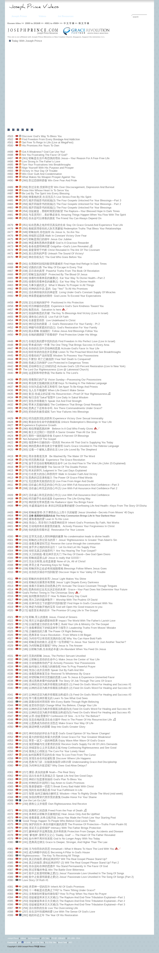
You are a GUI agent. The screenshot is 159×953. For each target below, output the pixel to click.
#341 (10, 694)
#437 (10, 386)
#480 (10, 218)
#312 (10, 582)
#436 (10, 390)
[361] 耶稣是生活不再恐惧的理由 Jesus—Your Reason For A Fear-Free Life (65, 158)
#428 (10, 422)
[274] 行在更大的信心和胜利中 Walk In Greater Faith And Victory (59, 474)
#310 (10, 572)
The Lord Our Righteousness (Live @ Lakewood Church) (55, 369)
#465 (10, 278)
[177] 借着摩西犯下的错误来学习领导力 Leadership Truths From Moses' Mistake (69, 627)
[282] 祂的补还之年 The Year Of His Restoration (50, 915)
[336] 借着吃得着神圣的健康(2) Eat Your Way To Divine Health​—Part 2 (63, 278)
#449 (10, 341)
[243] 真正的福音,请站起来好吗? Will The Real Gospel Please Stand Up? (64, 859)
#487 (10, 193)
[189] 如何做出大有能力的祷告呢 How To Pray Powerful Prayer (58, 666)
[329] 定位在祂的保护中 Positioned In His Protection (53, 302)
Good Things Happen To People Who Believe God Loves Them (59, 820)
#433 (10, 401)
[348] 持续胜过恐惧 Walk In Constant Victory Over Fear (54, 235)
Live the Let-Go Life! (34, 800)
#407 (10, 502)
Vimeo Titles (62, 942)
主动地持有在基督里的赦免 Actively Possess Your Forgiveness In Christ (71, 526)
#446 (10, 352)
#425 (10, 432)
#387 (10, 869)
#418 (10, 459)
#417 (10, 463)
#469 (10, 263)
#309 (10, 568)
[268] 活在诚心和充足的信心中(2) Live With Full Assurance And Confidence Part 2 (69, 488)
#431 (10, 408)
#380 (10, 842)
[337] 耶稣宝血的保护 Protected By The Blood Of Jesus (54, 274)
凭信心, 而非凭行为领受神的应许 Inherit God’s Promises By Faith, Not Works (73, 522)
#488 (10, 190)
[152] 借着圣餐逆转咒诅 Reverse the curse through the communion (61, 543)
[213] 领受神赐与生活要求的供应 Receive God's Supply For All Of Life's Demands (69, 744)
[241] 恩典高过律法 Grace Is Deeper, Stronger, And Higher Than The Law (64, 842)
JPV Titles (45, 938)
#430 (10, 411)
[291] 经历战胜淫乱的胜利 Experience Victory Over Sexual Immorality (62, 418)
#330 (10, 649)
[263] (25, 515)
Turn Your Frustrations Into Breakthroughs (46, 164)
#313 (10, 585)
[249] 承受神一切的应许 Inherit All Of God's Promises (53, 886)
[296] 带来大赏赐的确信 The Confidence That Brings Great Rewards (61, 404)
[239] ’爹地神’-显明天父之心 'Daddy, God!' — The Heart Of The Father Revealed (68, 835)
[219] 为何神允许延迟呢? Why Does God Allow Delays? (54, 765)
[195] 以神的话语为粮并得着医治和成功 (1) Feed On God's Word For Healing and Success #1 (76, 684)
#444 (10, 359)
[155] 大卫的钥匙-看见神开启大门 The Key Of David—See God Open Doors (66, 554)
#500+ (56, 23)
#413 (10, 477)
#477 (10, 232)
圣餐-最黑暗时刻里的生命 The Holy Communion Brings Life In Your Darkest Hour (72, 515)
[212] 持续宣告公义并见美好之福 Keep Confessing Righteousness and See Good (69, 747)
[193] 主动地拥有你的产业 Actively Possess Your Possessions (58, 663)
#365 (10, 786)
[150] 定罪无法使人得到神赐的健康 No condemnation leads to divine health (65, 536)
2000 (27, 23)
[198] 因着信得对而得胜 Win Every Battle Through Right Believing (60, 701)
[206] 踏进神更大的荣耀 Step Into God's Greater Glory (53, 726)
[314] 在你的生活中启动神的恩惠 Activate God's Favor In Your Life (60, 348)
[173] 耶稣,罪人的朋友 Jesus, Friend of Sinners (49, 617)
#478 (10, 228)
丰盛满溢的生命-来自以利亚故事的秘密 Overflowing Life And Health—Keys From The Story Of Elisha (88, 505)
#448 (10, 344)
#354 (10, 744)
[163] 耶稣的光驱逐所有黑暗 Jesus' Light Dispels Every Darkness (60, 582)
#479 (10, 225)
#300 (10, 536)
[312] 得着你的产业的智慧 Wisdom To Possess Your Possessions (60, 355)
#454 (10, 320)
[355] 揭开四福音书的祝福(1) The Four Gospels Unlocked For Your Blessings (66, 207)
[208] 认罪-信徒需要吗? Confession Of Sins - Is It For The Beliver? (61, 716)
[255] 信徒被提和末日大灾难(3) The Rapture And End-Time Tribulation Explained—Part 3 (73, 904)
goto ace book (24, 942)
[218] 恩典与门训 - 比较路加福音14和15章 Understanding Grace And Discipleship (69, 762)
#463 (10, 285)
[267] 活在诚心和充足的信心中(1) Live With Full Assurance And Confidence (65, 495)
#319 (10, 606)
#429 (10, 418)
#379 (10, 838)
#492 (10, 173)
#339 (10, 684)
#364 (10, 782)
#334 (10, 666)
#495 (10, 164)
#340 (10, 688)
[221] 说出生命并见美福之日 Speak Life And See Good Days (57, 775)
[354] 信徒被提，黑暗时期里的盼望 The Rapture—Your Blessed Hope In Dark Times (71, 211)
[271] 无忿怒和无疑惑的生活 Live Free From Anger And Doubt (58, 481)
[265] (25, 505)
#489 (10, 187)
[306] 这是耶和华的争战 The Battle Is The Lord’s (50, 372)
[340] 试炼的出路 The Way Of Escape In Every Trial (52, 267)
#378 (10, 835)
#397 (10, 908)
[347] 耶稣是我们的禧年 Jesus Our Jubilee (47, 239)
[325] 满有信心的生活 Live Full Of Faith (45, 316)
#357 (10, 754)
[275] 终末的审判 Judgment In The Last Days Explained (54, 470)
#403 (10, 519)
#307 (10, 561)
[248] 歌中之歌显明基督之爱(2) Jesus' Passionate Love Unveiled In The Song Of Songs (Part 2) (78, 876)
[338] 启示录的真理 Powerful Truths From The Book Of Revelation (60, 270)
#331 (10, 655)
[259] (24, 526)
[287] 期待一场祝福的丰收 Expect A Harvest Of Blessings (55, 435)
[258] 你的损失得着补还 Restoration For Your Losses (53, 529)
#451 (10, 331)
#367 (10, 793)
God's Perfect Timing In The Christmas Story (48, 592)
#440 (10, 372)
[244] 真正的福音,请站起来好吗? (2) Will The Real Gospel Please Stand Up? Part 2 (70, 862)
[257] (25, 911)
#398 (10, 911)
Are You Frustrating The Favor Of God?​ (44, 154)
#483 (10, 207)
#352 (10, 737)
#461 (10, 292)
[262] (25, 519)
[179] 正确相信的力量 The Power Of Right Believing (52, 631)
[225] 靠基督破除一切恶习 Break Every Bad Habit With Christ (58, 786)
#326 (10, 634)
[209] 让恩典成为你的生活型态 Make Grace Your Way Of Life (57, 723)
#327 (10, 638)
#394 (10, 897)
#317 (10, 599)
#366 (10, 790)
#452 (10, 327)
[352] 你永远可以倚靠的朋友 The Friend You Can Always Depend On (61, 218)
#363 (10, 779)
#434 (10, 397)
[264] (25, 512)
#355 (10, 747)
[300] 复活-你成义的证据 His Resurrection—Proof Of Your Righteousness (64, 393)
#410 (10, 488)
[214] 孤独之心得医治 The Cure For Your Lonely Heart (53, 751)
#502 (10, 139)
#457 (10, 309)
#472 (10, 249)
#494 (10, 167)
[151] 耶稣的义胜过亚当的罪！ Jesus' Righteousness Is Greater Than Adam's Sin (69, 540)
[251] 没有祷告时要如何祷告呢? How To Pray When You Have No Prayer (64, 893)
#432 (10, 404)
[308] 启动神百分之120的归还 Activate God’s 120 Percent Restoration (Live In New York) (73, 366)
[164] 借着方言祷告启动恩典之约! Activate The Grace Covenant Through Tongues (69, 585)
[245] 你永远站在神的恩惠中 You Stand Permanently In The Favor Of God (65, 866)
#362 (10, 775)
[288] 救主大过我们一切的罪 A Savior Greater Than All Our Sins (59, 432)
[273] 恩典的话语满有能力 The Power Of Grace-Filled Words (57, 477)
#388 (10, 873)
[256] (24, 908)
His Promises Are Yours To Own (40, 145)
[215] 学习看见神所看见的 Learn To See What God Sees (55, 698)
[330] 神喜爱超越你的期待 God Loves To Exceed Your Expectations (61, 295)
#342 (10, 698)
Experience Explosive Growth (39, 425)
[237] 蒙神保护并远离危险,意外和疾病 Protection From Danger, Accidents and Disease (72, 831)
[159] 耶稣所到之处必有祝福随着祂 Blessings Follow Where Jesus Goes (64, 568)
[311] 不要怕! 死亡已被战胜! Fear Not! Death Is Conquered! (56, 359)
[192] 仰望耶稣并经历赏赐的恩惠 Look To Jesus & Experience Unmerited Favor (68, 677)
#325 (10, 631)
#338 (10, 680)
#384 (10, 859)
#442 (10, 366)
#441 (10, 369)
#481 (10, 214)
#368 (10, 797)
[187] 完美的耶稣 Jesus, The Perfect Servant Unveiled (54, 655)
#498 (10, 154)
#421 (10, 446)
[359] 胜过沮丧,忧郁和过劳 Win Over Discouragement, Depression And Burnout (68, 187)
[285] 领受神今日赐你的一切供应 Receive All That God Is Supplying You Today (67, 442)
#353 (10, 740)
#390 (10, 880)
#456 (10, 313)
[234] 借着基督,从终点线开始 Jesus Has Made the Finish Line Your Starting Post (69, 817)
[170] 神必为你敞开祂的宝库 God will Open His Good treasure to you (62, 606)
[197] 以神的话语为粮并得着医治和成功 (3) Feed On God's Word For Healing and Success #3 (76, 694)
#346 (10, 712)
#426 (10, 428)
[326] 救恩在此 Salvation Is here (42, 309)
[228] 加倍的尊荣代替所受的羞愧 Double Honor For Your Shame (59, 797)
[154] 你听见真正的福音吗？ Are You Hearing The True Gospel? (59, 550)
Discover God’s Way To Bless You (42, 136)
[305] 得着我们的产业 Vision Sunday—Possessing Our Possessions (61, 379)
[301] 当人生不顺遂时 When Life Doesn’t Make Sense (53, 390)
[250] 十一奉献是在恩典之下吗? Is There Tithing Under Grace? (58, 890)
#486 (10, 196)
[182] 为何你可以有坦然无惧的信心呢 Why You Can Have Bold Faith (62, 638)
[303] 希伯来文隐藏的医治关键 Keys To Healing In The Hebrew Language (64, 383)
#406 (10, 505)
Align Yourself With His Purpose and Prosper (48, 167)
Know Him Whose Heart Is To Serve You (45, 190)
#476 (10, 235)
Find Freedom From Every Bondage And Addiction (51, 139)
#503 (10, 136)
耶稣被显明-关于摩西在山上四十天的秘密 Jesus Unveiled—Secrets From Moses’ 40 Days (81, 512)
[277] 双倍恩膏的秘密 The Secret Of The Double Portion (54, 466)
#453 (10, 323)
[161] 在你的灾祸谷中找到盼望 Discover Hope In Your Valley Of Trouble (63, 572)
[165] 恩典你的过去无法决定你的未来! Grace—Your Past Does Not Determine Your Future (74, 589)
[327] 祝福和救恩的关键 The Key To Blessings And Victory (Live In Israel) (65, 313)
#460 (10, 295)
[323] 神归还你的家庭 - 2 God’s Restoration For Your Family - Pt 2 (61, 323)
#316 (10, 596)
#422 (10, 442)
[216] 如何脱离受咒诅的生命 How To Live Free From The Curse (59, 754)
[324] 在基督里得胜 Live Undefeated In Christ (48, 320)
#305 (10, 554)
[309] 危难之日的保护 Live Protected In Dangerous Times (55, 362)
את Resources (34, 938)
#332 (10, 659)
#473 (10, 246)
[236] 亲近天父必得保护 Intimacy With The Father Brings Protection (61, 827)
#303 (10, 547)
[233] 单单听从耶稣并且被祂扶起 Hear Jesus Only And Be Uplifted (61, 814)
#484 (10, 204)
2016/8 (37, 23)
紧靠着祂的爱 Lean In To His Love (48, 519)
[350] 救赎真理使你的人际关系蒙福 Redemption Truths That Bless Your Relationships (71, 228)
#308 (10, 565)
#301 (10, 540)
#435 (10, 393)
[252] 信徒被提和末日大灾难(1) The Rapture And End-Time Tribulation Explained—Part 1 (73, 897)
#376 (10, 827)
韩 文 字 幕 (84, 23)
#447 (10, 348)
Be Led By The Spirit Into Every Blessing (45, 193)
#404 (10, 515)
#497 (10, 158)
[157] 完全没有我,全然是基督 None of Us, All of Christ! (54, 561)
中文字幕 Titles (51, 942)
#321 (10, 617)
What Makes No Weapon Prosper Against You (48, 177)
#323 (10, 624)
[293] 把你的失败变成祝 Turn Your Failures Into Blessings (55, 411)
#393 (10, 893)
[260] (25, 522)
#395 (10, 900)
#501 (10, 142)
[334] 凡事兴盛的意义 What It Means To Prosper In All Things (58, 285)
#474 (10, 242)
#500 (10, 145)
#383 (10, 855)
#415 (10, 470)
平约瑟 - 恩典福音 (58, 938)
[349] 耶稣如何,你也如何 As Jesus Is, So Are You (50, 232)
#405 (10, 512)
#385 (10, 862)
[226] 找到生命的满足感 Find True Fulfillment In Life (52, 790)
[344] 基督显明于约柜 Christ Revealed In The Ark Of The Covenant (61, 249)
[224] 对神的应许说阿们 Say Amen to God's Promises (53, 782)
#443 (10, 362)
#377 (10, 831)
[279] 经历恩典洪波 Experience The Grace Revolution (53, 459)
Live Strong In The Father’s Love (41, 161)
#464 (10, 281)
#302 (10, 543)
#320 (10, 610)
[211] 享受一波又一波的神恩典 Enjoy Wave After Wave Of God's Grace (63, 740)
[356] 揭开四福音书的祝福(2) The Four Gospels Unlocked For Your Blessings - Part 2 (71, 204)
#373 (10, 817)
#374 (10, 820)
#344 (10, 705)
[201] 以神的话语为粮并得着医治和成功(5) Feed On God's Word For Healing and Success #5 (76, 712)
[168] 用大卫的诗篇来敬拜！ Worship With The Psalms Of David (59, 599)
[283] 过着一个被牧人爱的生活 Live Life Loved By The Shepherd (59, 449)
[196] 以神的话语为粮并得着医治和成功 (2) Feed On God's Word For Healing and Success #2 (76, 688)
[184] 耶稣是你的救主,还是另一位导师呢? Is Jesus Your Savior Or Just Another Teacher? (74, 642)
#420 (10, 449)
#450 (10, 334)
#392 (10, 890)
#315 (10, 592)
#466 (10, 274)
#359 (10, 762)
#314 (10, 589)
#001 (47, 23)
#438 (10, 383)
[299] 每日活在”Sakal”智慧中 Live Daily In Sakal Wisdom (55, 397)
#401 (10, 526)
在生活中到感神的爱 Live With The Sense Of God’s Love (61, 911)
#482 (10, 211)
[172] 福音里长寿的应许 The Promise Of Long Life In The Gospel (60, 610)
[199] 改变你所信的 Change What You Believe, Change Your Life (59, 705)
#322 (10, 620)
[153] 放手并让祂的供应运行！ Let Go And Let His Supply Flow (58, 547)
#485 (10, 200)
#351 (10, 733)
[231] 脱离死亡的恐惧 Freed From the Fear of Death (52, 810)
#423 (10, 439)
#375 (10, 824)
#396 (10, 904)
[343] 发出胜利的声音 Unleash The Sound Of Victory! (53, 253)
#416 (10, 466)
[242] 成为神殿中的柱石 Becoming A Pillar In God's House (56, 852)
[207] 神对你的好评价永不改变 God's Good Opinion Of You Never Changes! (66, 733)
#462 (10, 288)
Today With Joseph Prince (26, 40)
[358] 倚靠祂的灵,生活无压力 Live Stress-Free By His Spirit (56, 196)
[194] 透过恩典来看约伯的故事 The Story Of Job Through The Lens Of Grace (67, 680)
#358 (10, 758)
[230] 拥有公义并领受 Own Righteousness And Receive (54, 803)
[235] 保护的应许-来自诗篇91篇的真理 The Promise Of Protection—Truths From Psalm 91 (74, 824)
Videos (23, 938)
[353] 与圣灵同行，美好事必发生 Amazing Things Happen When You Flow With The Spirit (74, 214)
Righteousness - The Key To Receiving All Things (51, 855)
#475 (10, 239)
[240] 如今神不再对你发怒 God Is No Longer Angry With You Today (61, 838)
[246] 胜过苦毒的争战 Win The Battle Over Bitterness (53, 869)
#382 (10, 852)
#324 (10, 627)
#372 (10, 814)
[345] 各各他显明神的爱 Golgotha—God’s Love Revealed (55, 246)
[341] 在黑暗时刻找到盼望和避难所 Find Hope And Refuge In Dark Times (64, 263)
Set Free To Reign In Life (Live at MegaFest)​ (47, 142)
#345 (10, 708)
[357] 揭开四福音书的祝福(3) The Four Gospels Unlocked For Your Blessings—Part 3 (71, 200)
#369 (10, 800)
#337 (10, 677)
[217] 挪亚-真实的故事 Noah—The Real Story (48, 772)
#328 (10, 642)
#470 (10, 257)
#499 (10, 151)
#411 (10, 484)
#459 (10, 302)
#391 (10, 886)
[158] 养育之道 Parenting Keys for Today (45, 565)
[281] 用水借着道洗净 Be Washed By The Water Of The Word (58, 456)
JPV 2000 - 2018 (73, 938)
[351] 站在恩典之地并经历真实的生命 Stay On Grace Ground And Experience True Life (72, 225)
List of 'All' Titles (38, 942)
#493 (10, 170)
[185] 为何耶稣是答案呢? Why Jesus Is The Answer (52, 645)
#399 (10, 915)
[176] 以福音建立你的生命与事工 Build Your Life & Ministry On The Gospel (65, 624)
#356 (10, 751)
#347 (10, 716)
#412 (10, 481)
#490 (10, 180)
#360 (10, 765)
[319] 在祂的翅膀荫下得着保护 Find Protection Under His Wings (59, 334)
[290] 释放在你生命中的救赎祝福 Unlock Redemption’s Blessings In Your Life (67, 422)
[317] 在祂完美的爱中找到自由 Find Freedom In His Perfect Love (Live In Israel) (68, 341)
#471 (10, 253)
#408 (10, 498)
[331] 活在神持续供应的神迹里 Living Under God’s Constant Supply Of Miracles (69, 292)
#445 (10, 355)
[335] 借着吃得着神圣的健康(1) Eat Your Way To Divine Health (58, 281)
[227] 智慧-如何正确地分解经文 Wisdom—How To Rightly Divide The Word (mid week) (72, 793)
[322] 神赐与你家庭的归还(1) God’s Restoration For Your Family (59, 327)
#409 (10, 495)
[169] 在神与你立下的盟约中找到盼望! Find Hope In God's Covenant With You (67, 603)
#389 (10, 876)
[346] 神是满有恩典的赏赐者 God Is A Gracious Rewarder (55, 242)
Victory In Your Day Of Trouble (39, 170)
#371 (10, 810)
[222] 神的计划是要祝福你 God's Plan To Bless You (52, 779)
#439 (10, 379)
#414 (10, 474)
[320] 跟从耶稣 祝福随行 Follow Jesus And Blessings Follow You (60, 331)
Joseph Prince (13, 938)
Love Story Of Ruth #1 (35, 880)
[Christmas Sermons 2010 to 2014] (80, 130)
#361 (10, 772)
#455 (10, 316)
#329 (10, 645)
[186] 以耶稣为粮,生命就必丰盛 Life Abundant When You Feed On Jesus (64, 649)
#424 (10, 435)
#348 (10, 719)
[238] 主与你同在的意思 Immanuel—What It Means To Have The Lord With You (68, 848)
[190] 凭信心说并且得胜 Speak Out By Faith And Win (53, 670)
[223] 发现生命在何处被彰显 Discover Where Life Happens (56, 758)
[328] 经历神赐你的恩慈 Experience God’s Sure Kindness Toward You (63, 306)
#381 (10, 848)
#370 (10, 803)
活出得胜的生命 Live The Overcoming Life (53, 908)
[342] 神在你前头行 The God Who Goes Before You (52, 257)
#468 (10, 267)
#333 (10, 663)
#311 (10, 578)
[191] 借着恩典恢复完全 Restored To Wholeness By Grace (56, 673)
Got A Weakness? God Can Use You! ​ (44, 151)
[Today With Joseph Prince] (32, 130)
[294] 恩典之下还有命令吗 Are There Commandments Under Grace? (62, 408)
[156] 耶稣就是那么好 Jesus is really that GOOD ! (51, 557)
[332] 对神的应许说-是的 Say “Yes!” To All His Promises (55, 288)
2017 (70, 942)
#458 (10, 306)
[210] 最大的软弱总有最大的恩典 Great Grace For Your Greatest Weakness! (66, 737)
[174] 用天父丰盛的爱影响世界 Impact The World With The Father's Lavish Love (68, 620)
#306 (10, 557)
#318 (10, 603)
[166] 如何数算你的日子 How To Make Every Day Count (54, 596)
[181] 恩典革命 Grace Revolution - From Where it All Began (56, 634)
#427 (10, 425)
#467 (10, 270)
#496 (10, 161)
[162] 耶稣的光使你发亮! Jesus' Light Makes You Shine (54, 578)
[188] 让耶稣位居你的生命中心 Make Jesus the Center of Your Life (61, 659)
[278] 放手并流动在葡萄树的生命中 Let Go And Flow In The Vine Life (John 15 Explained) (74, 463)
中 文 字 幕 (69, 23)
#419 (10, 456)
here (102, 37)
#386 (10, 866)
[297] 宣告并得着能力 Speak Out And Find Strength (52, 401)
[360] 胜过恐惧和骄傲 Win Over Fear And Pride (49, 180)
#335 (10, 670)
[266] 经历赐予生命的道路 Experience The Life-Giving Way (56, 498)
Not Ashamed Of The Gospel (39, 439)
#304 (10, 550)
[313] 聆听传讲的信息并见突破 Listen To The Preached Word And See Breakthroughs (71, 352)
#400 (10, 529)
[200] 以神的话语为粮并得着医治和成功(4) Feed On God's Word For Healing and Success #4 (76, 708)
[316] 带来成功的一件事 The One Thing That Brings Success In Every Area (65, 344)
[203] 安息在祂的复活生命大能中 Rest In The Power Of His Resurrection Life (67, 719)
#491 (10, 177)
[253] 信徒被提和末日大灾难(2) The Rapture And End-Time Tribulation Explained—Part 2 (73, 900)
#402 (10, 522)
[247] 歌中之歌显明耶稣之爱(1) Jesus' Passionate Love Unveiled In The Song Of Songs (73, 873)
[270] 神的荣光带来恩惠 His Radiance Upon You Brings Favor (57, 502)
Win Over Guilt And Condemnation (42, 173)
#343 (10, 701)
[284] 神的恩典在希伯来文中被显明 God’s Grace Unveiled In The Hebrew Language (70, 446)
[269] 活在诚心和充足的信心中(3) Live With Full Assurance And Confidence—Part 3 (70, 484)
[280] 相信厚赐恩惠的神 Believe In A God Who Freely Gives (58, 428)
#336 (10, 673)
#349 (10, 723)
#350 (10, 726)
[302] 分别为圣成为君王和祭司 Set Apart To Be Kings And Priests (60, 386)
